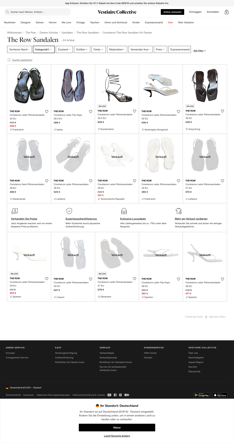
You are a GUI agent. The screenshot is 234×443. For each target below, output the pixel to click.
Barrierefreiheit (13, 394)
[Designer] (33, 22)
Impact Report (195, 362)
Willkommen (14, 32)
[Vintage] (87, 22)
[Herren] (59, 22)
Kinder (136, 22)
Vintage (80, 22)
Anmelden (213, 12)
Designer (26, 22)
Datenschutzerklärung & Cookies (89, 394)
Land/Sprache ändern (117, 436)
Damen (40, 22)
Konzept (10, 353)
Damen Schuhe (49, 32)
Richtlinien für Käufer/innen (69, 362)
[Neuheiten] (18, 22)
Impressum (28, 394)
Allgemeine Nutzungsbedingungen (53, 394)
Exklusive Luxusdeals (133, 219)
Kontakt (148, 357)
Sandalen (67, 32)
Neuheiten (10, 22)
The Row (30, 32)
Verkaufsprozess (108, 357)
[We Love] (73, 22)
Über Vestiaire (186, 22)
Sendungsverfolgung (66, 353)
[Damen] (46, 22)
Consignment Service (17, 357)
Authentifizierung (64, 357)
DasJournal (194, 371)
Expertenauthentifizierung (81, 219)
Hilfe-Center (150, 353)
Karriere (192, 367)
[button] (226, 12)
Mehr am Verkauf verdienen (191, 219)
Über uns (193, 353)
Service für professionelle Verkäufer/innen (112, 368)
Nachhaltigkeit (196, 357)
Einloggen (195, 12)
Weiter (117, 427)
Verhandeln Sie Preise (24, 219)
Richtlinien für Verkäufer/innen (115, 362)
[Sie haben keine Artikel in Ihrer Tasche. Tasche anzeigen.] (226, 12)
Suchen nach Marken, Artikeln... (27, 12)
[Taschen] (102, 22)
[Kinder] (142, 22)
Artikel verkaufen (172, 12)
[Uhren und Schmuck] (130, 22)
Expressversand (154, 22)
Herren (53, 22)
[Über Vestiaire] (196, 22)
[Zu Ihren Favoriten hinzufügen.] (47, 111)
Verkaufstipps (106, 353)
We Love (66, 22)
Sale (170, 22)
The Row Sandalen (88, 32)
